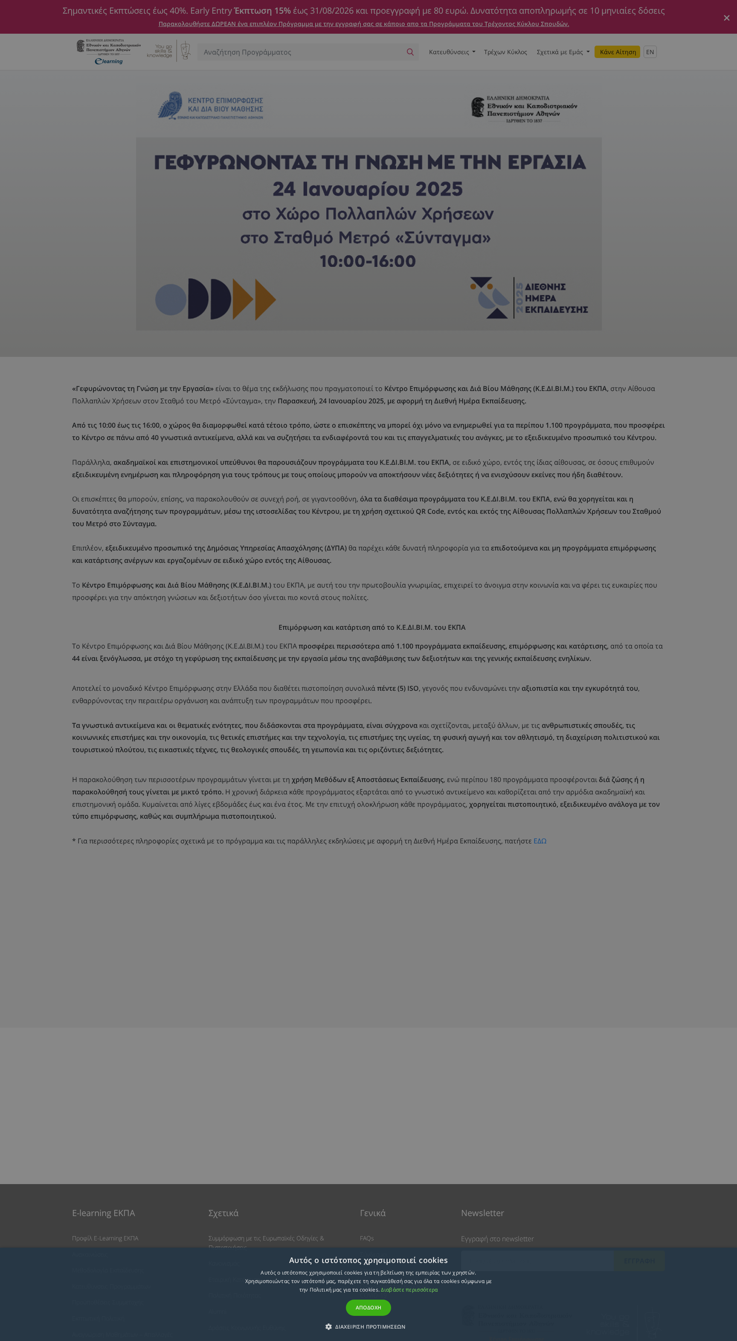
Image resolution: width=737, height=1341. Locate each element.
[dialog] (368, 670)
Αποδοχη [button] (369, 1307)
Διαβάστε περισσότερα (409, 1289)
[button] (368, 1326)
